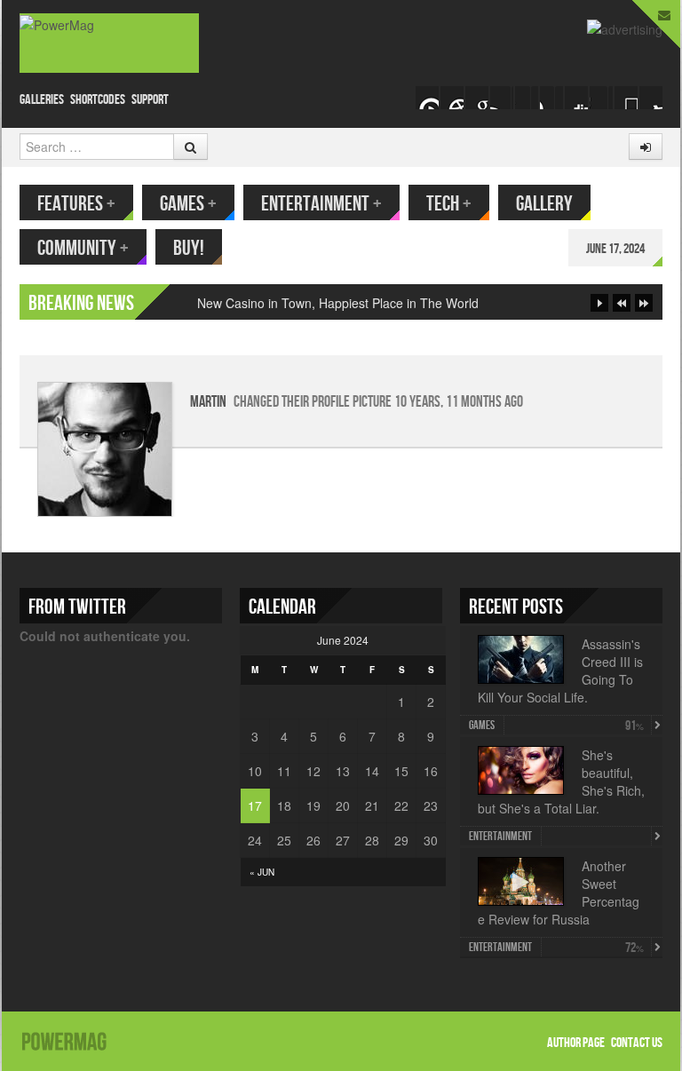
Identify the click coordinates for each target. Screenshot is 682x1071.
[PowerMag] (109, 43)
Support (150, 99)
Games (188, 204)
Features (76, 204)
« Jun (262, 872)
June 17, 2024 (615, 249)
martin (208, 402)
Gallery (544, 204)
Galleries (42, 99)
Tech (449, 204)
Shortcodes (97, 99)
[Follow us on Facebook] (501, 97)
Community (83, 248)
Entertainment (321, 204)
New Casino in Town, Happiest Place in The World (338, 303)
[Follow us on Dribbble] (650, 97)
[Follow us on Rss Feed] (476, 97)
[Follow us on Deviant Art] (626, 97)
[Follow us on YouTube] (551, 97)
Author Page (576, 1043)
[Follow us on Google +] (452, 97)
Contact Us (636, 1043)
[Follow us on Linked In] (601, 97)
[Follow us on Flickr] (576, 97)
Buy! (188, 248)
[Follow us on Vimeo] (427, 97)
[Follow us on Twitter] (526, 97)
